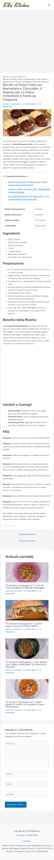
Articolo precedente (27, 534)
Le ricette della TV (30, 104)
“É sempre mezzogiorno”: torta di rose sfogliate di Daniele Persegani (25, 586)
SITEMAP (27, 841)
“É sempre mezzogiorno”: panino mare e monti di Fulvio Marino (24, 624)
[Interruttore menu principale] (49, 5)
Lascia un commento (11, 104)
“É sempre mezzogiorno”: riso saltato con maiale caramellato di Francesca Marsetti (26, 664)
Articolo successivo (27, 541)
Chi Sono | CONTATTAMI (27, 835)
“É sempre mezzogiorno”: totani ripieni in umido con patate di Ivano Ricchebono (25, 704)
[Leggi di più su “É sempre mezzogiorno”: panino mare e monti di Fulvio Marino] (27, 610)
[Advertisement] (27, 45)
